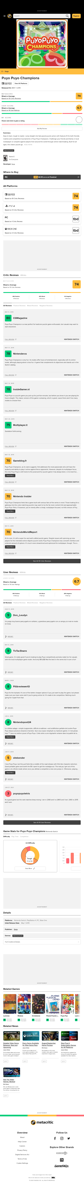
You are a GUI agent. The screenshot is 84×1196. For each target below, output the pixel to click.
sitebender (16, 758)
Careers (22, 1146)
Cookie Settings (22, 1163)
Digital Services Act (22, 1155)
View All (23, 275)
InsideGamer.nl (18, 389)
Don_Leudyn (17, 615)
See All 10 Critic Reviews (42, 561)
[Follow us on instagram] (62, 1139)
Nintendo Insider (19, 496)
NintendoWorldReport (21, 532)
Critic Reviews (11, 275)
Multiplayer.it (16, 425)
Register (76, 16)
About (22, 1137)
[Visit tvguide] (62, 1161)
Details (7, 912)
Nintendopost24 (19, 722)
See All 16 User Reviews (42, 822)
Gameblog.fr (16, 461)
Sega (7, 71)
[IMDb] (53, 1178)
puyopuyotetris (18, 794)
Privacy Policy (22, 1150)
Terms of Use (22, 1159)
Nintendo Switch (71, 339)
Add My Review (42, 128)
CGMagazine (16, 318)
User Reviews (10, 572)
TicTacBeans (17, 651)
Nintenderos (16, 354)
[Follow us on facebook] (55, 1139)
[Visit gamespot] (62, 1154)
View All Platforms (21, 83)
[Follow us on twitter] (68, 1139)
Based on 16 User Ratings (11, 110)
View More (28, 868)
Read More (10, 475)
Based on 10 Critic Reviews (11, 98)
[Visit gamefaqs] (62, 1167)
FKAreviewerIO (18, 687)
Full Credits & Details (12, 942)
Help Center (22, 1142)
